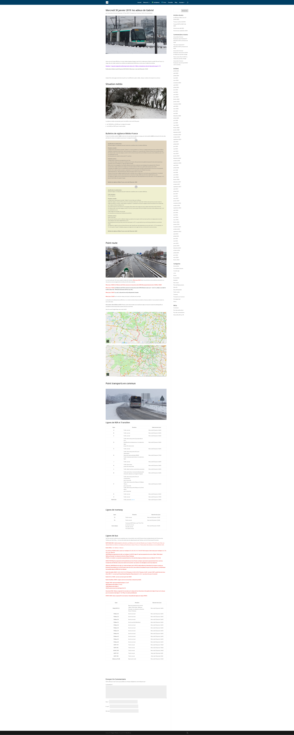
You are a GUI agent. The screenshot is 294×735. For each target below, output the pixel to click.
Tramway (175, 294)
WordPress (128, 732)
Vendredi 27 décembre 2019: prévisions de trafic (180, 40)
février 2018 (176, 179)
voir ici (133, 499)
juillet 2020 (176, 118)
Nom (107, 701)
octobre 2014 (176, 250)
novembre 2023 (177, 82)
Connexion (176, 307)
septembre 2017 (177, 186)
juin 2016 (175, 212)
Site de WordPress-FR (178, 314)
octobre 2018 (176, 160)
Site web (108, 711)
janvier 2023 (176, 101)
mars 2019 (175, 153)
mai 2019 (175, 148)
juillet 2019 (176, 144)
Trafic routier (176, 292)
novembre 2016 (177, 203)
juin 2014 (175, 255)
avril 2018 (175, 174)
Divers (175, 275)
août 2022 (175, 106)
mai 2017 (175, 196)
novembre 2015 (177, 226)
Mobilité (175, 280)
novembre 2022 (177, 104)
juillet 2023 (176, 87)
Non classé (176, 282)
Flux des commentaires (178, 312)
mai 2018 (175, 172)
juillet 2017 (176, 191)
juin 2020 (175, 120)
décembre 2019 (177, 132)
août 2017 (175, 189)
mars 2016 (175, 219)
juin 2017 (175, 193)
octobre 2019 (176, 137)
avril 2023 (175, 94)
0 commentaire (148, 13)
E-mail (107, 706)
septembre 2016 (177, 207)
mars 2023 (175, 96)
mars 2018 (175, 177)
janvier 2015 (176, 245)
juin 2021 (175, 111)
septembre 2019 (177, 139)
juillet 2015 (176, 236)
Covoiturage (176, 270)
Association (176, 266)
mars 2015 (175, 243)
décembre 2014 (177, 248)
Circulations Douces (178, 268)
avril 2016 (175, 217)
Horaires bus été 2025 (178, 28)
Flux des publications (178, 310)
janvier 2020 (176, 130)
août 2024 (175, 73)
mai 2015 (175, 241)
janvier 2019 (176, 156)
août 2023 (175, 85)
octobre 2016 (176, 205)
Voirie (143, 13)
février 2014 (176, 259)
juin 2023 (175, 89)
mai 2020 (175, 122)
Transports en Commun (135, 13)
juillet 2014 (176, 252)
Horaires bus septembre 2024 (180, 30)
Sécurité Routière (177, 289)
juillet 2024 (176, 75)
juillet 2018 (176, 167)
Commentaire (109, 684)
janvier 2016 (176, 224)
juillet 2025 (176, 71)
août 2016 (175, 210)
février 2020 (176, 127)
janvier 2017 (176, 200)
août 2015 (175, 233)
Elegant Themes (114, 732)
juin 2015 (175, 238)
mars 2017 (175, 198)
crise (174, 273)
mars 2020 (175, 125)
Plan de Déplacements (178, 285)
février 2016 (176, 222)
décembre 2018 (177, 158)
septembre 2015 (177, 231)
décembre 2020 (177, 115)
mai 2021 (175, 113)
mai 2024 (175, 78)
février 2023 (176, 99)
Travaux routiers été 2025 (179, 21)
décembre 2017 (177, 182)
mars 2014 (175, 257)
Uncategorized (176, 299)
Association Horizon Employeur (115, 13)
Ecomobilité (176, 278)
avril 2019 (175, 151)
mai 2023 (175, 92)
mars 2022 (175, 108)
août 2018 (175, 165)
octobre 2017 (176, 184)
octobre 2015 (176, 229)
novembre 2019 (177, 134)
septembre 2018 (177, 163)
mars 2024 (175, 80)
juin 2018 (175, 170)
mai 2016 (175, 215)
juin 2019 (175, 146)
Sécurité (175, 287)
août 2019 (175, 141)
